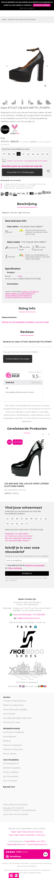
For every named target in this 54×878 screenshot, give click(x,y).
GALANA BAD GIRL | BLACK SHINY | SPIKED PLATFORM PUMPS (26, 484)
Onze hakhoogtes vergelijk (15, 709)
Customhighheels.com (37, 844)
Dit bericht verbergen (41, 5)
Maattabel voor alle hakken (17, 534)
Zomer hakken (27, 293)
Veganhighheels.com (16, 844)
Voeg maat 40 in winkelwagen (21, 172)
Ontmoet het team (11, 722)
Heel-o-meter (13, 242)
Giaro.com (40, 835)
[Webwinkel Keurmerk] (46, 192)
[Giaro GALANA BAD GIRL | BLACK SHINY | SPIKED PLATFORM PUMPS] (27, 458)
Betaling (7, 741)
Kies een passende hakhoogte (18, 538)
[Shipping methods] (9, 194)
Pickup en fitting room (13, 749)
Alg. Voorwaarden (10, 776)
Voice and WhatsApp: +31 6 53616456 (29, 614)
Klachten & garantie (11, 768)
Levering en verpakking (13, 732)
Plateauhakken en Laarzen (18, 297)
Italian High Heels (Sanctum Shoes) (26, 832)
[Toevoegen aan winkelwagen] (4, 171)
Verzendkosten (9, 736)
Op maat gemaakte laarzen (17, 540)
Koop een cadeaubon (12, 745)
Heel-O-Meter (9, 714)
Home (4, 19)
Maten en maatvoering (13, 705)
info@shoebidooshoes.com (28, 618)
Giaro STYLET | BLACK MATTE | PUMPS (22, 19)
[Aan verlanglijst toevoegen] (48, 171)
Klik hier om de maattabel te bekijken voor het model (25, 322)
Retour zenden (9, 754)
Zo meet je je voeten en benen (19, 536)
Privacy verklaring (11, 772)
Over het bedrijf (10, 781)
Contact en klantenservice (14, 701)
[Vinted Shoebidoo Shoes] (35, 627)
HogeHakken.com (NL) (34, 841)
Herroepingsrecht (11, 763)
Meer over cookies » (27, 8)
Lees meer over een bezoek (15, 814)
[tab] (27, 205)
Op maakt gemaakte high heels (17, 718)
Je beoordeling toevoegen (18, 359)
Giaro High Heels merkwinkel (22, 835)
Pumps (26, 291)
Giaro (20, 276)
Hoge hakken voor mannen (18, 295)
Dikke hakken (12, 293)
